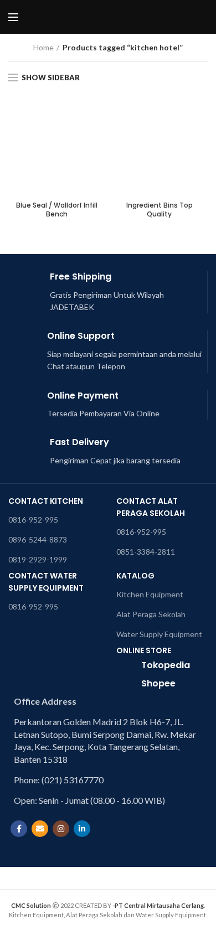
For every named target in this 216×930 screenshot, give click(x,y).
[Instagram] (61, 828)
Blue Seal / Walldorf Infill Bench (56, 209)
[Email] (40, 828)
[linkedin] (82, 828)
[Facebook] (19, 828)
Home (43, 47)
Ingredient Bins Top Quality (159, 209)
